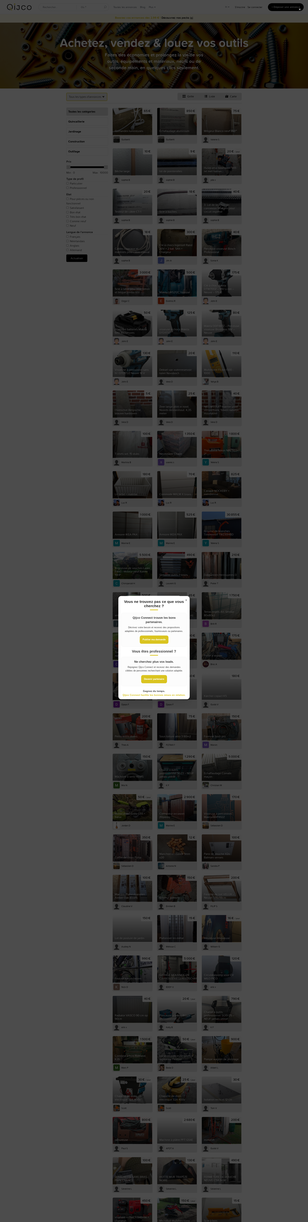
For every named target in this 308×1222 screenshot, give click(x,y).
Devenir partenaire (154, 679)
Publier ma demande (154, 639)
